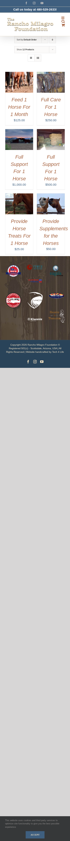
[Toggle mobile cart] (63, 25)
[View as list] (37, 58)
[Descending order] (52, 39)
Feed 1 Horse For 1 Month (19, 107)
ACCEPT (35, 835)
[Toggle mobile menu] (63, 18)
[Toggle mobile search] (63, 21)
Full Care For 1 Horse (51, 107)
